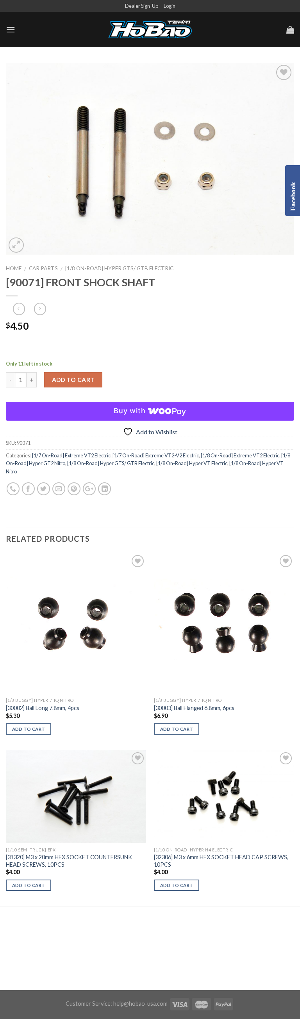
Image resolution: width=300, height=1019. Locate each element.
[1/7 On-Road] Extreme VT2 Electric (71, 455)
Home (13, 268)
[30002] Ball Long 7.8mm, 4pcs (42, 708)
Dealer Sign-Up (141, 6)
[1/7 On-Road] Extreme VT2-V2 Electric (155, 455)
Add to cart (73, 379)
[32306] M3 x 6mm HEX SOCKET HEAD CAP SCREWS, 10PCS (221, 861)
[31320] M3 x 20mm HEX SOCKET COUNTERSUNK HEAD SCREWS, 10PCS (69, 861)
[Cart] (290, 29)
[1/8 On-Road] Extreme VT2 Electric (240, 455)
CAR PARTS (43, 268)
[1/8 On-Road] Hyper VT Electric (191, 463)
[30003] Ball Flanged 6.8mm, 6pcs (194, 708)
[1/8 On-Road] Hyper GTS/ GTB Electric (119, 268)
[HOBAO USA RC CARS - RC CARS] (150, 29)
